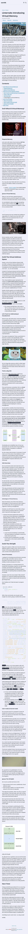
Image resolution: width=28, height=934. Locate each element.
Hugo (16, 930)
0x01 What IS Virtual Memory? (10, 86)
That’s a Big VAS (8, 94)
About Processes (8, 100)
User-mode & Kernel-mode (10, 102)
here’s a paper (12, 187)
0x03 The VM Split (7, 99)
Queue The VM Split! (9, 103)
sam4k (3, 3)
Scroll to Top (14, 925)
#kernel (9, 20)
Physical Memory (8, 88)
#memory (15, 20)
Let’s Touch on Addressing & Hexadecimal (14, 93)
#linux (4, 20)
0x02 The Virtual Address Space (11, 91)
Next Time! (5, 105)
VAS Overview (7, 96)
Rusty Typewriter (19, 929)
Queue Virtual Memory (9, 89)
